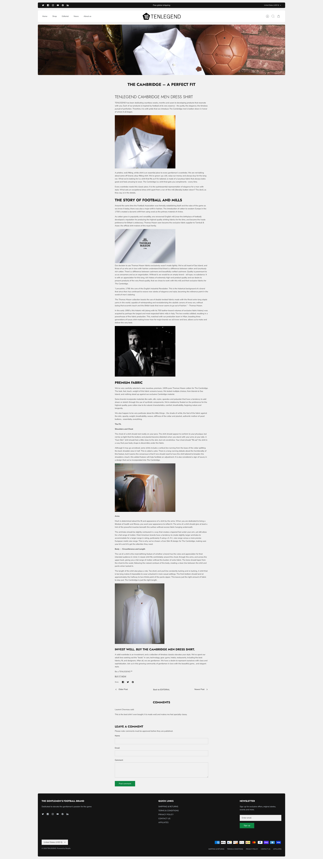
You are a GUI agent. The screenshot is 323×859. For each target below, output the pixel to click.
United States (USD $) (271, 5)
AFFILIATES (163, 822)
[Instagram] (52, 5)
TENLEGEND (51, 848)
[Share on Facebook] (122, 682)
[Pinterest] (62, 5)
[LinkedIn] (67, 5)
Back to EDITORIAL (161, 689)
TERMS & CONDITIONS (168, 810)
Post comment (125, 783)
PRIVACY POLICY (165, 814)
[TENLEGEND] (161, 16)
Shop (54, 16)
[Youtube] (57, 5)
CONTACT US (164, 818)
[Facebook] (48, 5)
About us (87, 16)
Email (117, 748)
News (76, 16)
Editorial (65, 16)
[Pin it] (132, 682)
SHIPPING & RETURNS (168, 806)
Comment (119, 760)
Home (44, 16)
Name (117, 735)
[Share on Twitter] (127, 682)
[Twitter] (43, 5)
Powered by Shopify (64, 848)
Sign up (247, 825)
